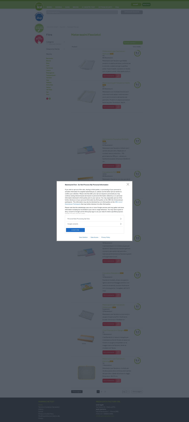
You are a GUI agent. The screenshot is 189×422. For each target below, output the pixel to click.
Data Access (94, 237)
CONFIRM (75, 230)
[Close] (128, 185)
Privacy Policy (105, 237)
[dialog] (94, 211)
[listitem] (94, 219)
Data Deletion (83, 237)
